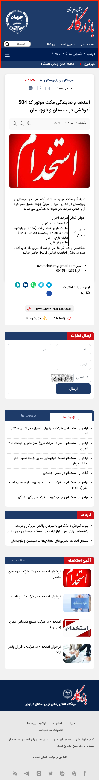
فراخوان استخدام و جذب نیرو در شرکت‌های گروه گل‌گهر (53, 497)
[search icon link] (7, 44)
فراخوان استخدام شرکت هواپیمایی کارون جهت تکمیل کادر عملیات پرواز (51, 460)
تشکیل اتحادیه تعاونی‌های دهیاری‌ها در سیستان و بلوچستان (49, 541)
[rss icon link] (15, 773)
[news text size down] (15, 124)
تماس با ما (55, 723)
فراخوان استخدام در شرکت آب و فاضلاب (35, 597)
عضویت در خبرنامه (51, 730)
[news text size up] (29, 124)
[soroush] (18, 285)
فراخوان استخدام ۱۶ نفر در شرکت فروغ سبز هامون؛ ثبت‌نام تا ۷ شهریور (48, 445)
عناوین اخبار (68, 44)
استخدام (31, 80)
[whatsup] (33, 285)
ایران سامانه (39, 757)
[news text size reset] (22, 124)
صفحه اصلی (87, 44)
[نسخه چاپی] (30, 88)
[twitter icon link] (50, 773)
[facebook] (49, 293)
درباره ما (70, 723)
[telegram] (49, 285)
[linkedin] (26, 285)
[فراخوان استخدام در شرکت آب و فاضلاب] (77, 603)
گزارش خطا (34, 318)
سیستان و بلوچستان (59, 80)
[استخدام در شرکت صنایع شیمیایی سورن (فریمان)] (77, 628)
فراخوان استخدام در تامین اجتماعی (65, 473)
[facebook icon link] (85, 773)
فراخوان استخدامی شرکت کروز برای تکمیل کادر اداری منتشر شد (49, 431)
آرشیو (42, 723)
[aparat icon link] (74, 773)
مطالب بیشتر (16, 560)
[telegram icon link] (26, 773)
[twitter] (41, 285)
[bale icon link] (62, 773)
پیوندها (51, 44)
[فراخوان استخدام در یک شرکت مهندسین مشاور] (77, 578)
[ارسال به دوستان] (47, 88)
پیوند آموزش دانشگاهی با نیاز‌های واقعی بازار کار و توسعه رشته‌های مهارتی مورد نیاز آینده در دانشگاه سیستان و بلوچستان (47, 528)
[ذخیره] (38, 88)
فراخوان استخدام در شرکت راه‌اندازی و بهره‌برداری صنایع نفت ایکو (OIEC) (48, 485)
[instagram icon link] (38, 773)
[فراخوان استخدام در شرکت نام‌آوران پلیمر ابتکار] (77, 653)
